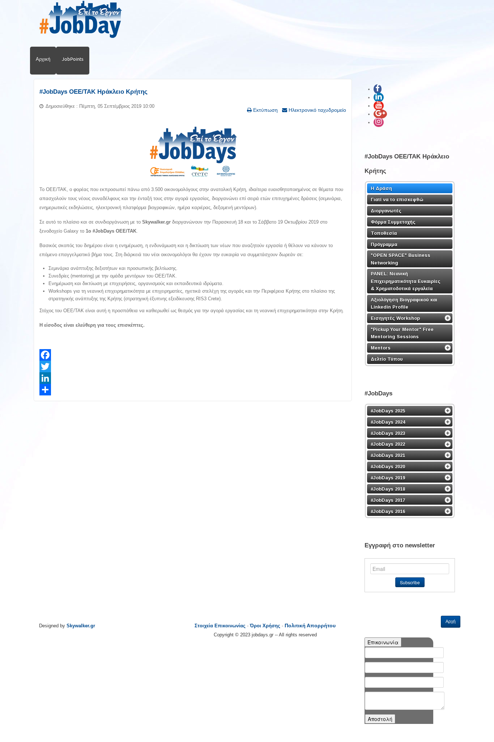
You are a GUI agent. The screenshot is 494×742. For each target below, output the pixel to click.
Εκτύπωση (265, 110)
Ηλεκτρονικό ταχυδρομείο (316, 110)
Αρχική (43, 59)
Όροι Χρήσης (265, 625)
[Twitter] (192, 366)
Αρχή (451, 621)
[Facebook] (192, 355)
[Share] (192, 389)
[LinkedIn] (192, 378)
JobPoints (73, 59)
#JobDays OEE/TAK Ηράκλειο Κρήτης (93, 91)
